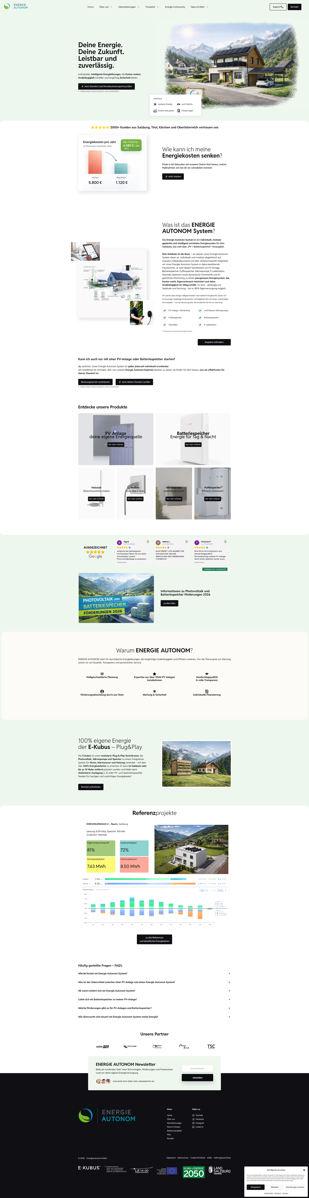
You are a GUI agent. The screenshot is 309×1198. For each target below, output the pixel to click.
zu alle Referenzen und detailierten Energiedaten (154, 939)
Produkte (150, 6)
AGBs (209, 1157)
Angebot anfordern (214, 342)
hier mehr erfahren (115, 444)
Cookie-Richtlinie (268, 1193)
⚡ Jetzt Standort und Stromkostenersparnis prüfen (106, 86)
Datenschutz (277, 1193)
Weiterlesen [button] (160, 562)
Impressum (285, 1193)
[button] (304, 1170)
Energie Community (175, 6)
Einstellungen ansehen (295, 1187)
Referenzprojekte (174, 1130)
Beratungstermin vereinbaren (95, 382)
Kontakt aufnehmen (91, 786)
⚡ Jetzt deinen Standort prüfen (134, 382)
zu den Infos (169, 603)
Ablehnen (274, 1187)
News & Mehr (198, 6)
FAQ (169, 1134)
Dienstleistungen (127, 6)
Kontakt (294, 6)
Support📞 (278, 6)
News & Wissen (173, 1127)
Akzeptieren (255, 1187)
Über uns (104, 6)
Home (91, 6)
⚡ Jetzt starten (173, 176)
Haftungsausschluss (222, 1157)
